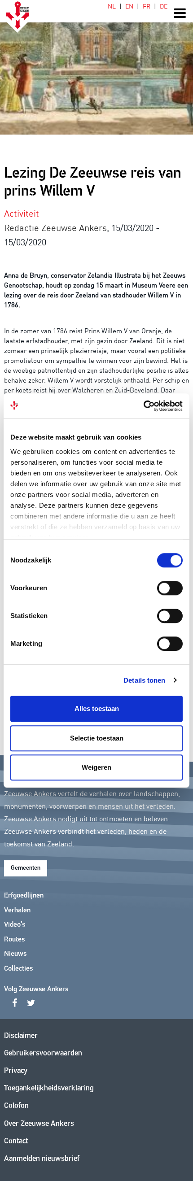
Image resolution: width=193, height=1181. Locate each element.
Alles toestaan (97, 708)
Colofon (16, 1106)
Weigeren (96, 767)
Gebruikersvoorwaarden (43, 1053)
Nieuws (15, 954)
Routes (14, 939)
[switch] (170, 588)
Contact (16, 1141)
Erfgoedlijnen (24, 895)
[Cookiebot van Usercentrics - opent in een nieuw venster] (143, 406)
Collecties (18, 968)
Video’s (14, 924)
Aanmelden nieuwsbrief (41, 1159)
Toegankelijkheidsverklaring (49, 1088)
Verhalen (17, 910)
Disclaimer (21, 1036)
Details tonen (144, 680)
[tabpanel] (96, 67)
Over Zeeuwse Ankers (39, 1124)
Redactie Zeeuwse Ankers (55, 227)
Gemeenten (25, 868)
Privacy (15, 1071)
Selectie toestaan (96, 738)
